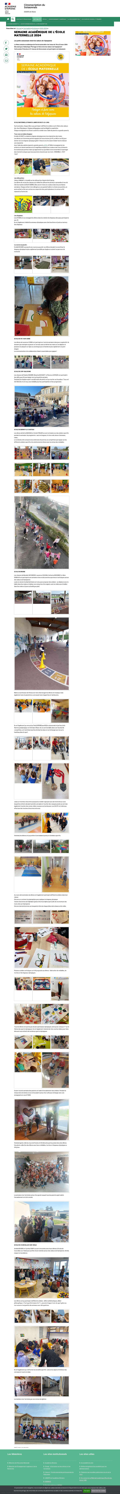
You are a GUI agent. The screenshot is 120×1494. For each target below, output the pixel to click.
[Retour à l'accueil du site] (8, 19)
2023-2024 (43, 28)
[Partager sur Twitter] (7, 49)
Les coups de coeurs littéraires (91, 19)
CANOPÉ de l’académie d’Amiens (54, 1478)
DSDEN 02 (48, 1481)
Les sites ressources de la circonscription (34, 24)
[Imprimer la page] (7, 55)
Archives (35, 28)
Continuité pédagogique (23, 19)
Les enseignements (13, 24)
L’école (45, 19)
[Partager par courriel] (5, 59)
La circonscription (74, 19)
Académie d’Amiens (51, 1463)
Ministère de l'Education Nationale (19, 1463)
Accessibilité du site (87, 1463)
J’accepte (87, 1490)
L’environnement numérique (57, 19)
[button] (13, 19)
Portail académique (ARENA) (53, 1485)
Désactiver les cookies (98, 1490)
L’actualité (37, 19)
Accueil (19, 28)
